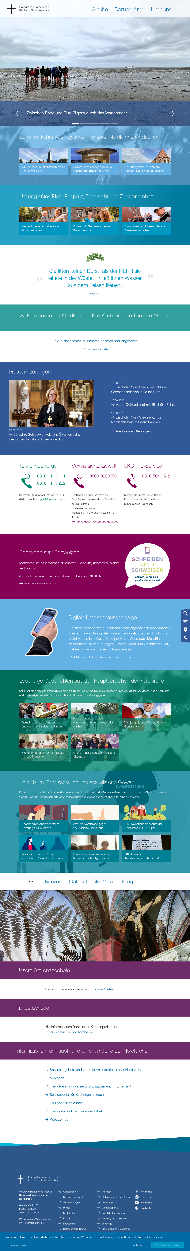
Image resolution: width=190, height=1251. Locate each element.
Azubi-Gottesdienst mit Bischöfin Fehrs (145, 404)
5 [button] (106, 123)
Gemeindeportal (109, 1207)
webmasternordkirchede (37, 1219)
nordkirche (146, 1197)
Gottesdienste (97, 349)
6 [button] (114, 123)
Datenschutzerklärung (74, 1228)
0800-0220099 (103, 476)
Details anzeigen (18, 1245)
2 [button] (83, 123)
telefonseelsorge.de (54, 499)
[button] (178, 9)
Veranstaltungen (71, 1202)
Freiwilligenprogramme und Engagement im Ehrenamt (90, 1086)
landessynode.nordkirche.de (71, 1032)
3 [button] (91, 123)
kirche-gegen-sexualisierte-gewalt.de (97, 521)
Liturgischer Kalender (66, 1103)
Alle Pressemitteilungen (133, 431)
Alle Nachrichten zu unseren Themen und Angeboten (97, 341)
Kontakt (67, 1218)
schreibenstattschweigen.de (40, 583)
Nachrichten (69, 1213)
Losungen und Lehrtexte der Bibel (76, 1111)
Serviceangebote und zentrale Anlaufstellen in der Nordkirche (96, 1069)
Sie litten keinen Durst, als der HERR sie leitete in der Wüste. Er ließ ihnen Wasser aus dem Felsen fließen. (95, 277)
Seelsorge (106, 1223)
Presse (66, 1207)
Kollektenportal (109, 1202)
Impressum (69, 1223)
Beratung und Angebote (113, 1218)
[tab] (185, 614)
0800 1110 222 (51, 483)
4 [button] (99, 123)
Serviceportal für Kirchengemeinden (78, 1094)
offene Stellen (104, 989)
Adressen (57, 1078)
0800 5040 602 (156, 476)
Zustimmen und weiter (167, 1245)
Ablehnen (138, 1245)
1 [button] (75, 123)
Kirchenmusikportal (73, 1197)
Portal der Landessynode (114, 1213)
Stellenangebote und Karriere (116, 1197)
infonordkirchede (34, 1222)
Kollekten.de (59, 1119)
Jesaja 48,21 (95, 293)
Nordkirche (146, 1191)
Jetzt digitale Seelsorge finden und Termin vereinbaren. (104, 657)
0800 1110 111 (51, 476)
